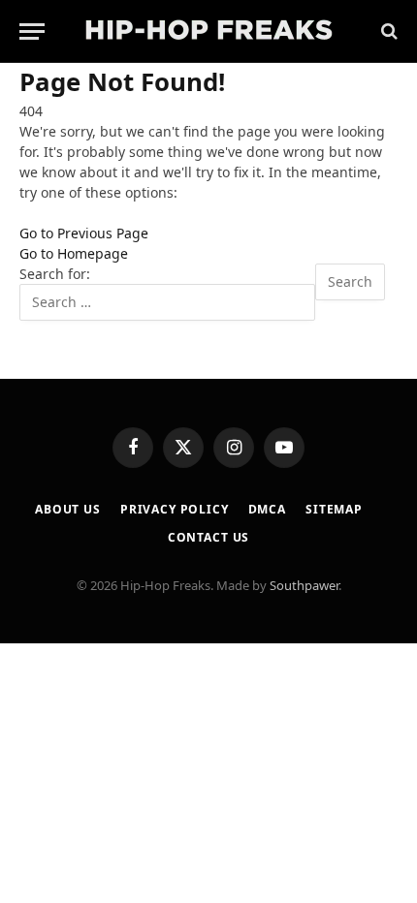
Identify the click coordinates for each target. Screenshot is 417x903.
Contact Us (208, 537)
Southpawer (304, 585)
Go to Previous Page (83, 233)
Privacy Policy (174, 509)
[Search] (387, 31)
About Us (68, 509)
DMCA (267, 509)
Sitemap (334, 509)
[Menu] (32, 31)
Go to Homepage (73, 253)
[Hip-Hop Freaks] (208, 31)
